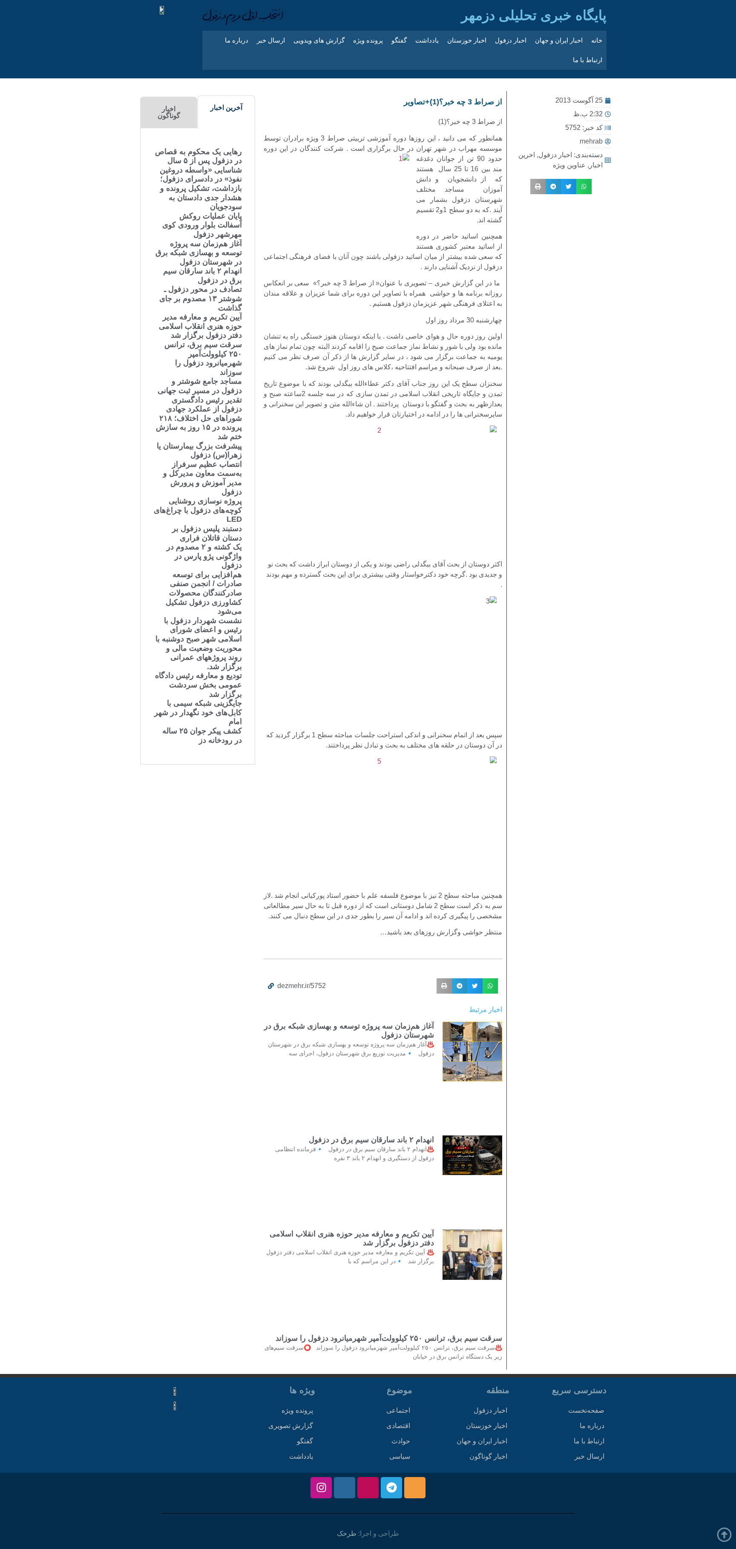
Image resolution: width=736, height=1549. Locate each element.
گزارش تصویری (290, 1425)
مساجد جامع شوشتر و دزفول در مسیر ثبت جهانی (200, 386)
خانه (596, 40)
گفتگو (399, 40)
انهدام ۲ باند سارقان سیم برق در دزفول (371, 1139)
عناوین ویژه (569, 165)
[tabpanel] (197, 446)
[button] (584, 186)
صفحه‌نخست (586, 1410)
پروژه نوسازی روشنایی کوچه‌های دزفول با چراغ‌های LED (198, 510)
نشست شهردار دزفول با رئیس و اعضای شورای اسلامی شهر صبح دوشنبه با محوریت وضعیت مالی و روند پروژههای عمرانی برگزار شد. (198, 643)
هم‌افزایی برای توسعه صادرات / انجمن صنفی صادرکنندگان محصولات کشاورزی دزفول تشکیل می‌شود (204, 592)
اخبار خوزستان (466, 40)
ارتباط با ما (587, 59)
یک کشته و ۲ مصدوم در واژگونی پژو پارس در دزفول (204, 556)
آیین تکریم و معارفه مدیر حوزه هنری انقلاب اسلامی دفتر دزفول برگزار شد (200, 326)
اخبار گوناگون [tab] (169, 112)
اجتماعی (398, 1410)
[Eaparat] (368, 1487)
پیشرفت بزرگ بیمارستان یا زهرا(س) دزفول (199, 451)
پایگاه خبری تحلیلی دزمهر (534, 15)
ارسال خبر (271, 40)
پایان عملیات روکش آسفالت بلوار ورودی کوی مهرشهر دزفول (202, 225)
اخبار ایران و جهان (559, 40)
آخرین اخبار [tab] (226, 107)
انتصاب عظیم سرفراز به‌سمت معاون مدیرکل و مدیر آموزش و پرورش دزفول (202, 478)
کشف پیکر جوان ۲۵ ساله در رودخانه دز (202, 735)
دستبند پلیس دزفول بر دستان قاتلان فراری (207, 533)
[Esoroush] (344, 1487)
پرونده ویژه (368, 40)
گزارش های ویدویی (319, 40)
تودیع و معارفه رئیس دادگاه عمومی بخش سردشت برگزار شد (198, 684)
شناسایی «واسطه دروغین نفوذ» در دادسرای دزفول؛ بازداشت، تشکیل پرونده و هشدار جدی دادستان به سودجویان (201, 188)
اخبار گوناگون (488, 1456)
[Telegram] (391, 1487)
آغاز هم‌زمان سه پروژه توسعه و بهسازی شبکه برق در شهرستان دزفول (198, 252)
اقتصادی (398, 1425)
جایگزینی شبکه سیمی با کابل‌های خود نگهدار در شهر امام (198, 712)
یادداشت (427, 40)
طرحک (346, 1533)
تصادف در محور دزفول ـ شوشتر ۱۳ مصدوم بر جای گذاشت (200, 298)
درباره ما (236, 40)
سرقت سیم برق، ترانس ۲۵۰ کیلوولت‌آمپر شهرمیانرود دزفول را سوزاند (389, 1338)
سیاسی (399, 1456)
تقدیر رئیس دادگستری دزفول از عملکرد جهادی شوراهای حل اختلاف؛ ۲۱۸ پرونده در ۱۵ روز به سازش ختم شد (199, 418)
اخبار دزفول (510, 40)
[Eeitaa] (415, 1487)
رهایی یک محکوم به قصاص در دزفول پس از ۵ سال (198, 156)
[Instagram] (321, 1487)
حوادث (400, 1441)
